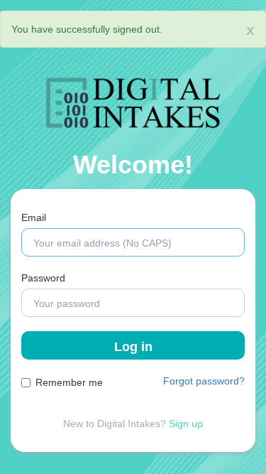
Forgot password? (204, 381)
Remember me (69, 382)
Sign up (186, 423)
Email (33, 217)
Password (43, 278)
